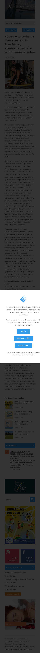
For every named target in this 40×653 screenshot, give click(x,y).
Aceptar (23, 331)
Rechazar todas (23, 338)
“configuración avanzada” (23, 325)
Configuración (23, 345)
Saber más (30, 355)
